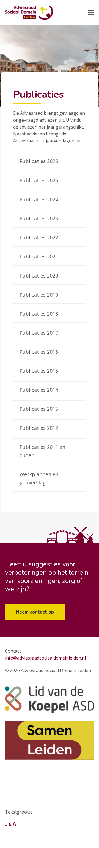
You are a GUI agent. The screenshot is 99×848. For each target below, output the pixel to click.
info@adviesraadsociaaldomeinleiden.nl (45, 658)
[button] (91, 12)
